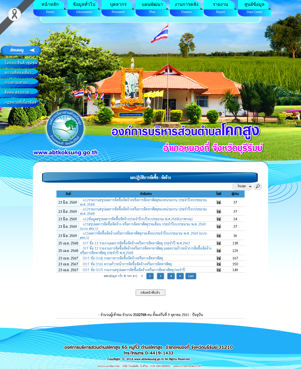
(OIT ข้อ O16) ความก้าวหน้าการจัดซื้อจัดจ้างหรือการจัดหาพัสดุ (127, 264)
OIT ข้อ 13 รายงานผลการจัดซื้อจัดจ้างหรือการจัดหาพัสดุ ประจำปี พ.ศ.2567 (136, 243)
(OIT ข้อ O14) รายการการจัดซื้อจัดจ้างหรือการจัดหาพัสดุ (122, 258)
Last (191, 276)
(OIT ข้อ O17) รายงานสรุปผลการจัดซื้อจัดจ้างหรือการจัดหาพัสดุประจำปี (133, 269)
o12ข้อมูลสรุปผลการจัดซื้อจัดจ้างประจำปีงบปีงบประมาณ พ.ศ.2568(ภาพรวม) (137, 219)
